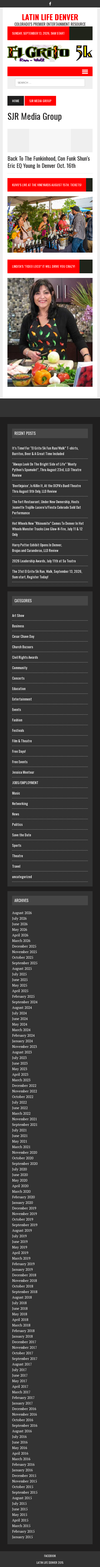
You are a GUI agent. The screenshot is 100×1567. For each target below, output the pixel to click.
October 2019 (22, 1219)
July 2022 (19, 1102)
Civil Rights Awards (25, 657)
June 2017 (20, 1375)
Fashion (17, 719)
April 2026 (20, 935)
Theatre (17, 855)
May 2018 (19, 1314)
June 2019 (20, 1241)
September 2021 (24, 1124)
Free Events (19, 761)
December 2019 (24, 1208)
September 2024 (24, 1002)
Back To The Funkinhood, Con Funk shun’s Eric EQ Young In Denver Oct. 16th (48, 161)
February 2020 (23, 1197)
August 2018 (22, 1297)
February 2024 (23, 1035)
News (15, 813)
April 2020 (20, 1185)
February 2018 (23, 1330)
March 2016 (21, 1458)
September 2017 (24, 1358)
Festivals (18, 730)
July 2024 (19, 1013)
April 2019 (20, 1252)
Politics (17, 824)
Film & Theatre (22, 740)
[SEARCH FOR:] (50, 82)
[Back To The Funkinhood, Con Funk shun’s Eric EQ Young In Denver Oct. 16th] (50, 149)
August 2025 (22, 968)
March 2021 (21, 1146)
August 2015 (22, 1497)
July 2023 (19, 1057)
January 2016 (22, 1470)
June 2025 (20, 979)
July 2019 (19, 1236)
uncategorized (22, 876)
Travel (16, 866)
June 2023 (20, 1063)
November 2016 (24, 1414)
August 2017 (22, 1364)
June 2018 (20, 1308)
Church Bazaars (22, 646)
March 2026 (21, 940)
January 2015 (22, 1536)
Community (19, 667)
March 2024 (21, 1029)
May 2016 (19, 1447)
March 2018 (21, 1325)
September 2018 (24, 1291)
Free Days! (19, 751)
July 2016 (19, 1436)
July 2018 (19, 1302)
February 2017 (23, 1397)
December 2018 (24, 1275)
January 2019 (22, 1269)
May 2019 (19, 1247)
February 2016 (23, 1464)
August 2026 (22, 912)
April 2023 (20, 1074)
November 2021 (24, 1119)
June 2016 (20, 1442)
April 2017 (20, 1386)
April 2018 (20, 1319)
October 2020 (22, 1158)
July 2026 (19, 918)
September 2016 (24, 1425)
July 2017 (19, 1369)
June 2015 (20, 1509)
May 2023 (19, 1068)
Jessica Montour (23, 772)
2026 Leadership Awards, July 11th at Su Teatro (44, 560)
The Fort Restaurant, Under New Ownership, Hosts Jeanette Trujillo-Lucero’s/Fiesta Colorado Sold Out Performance (46, 507)
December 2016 (24, 1408)
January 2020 (22, 1202)
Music (16, 792)
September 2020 (24, 1163)
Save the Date (21, 834)
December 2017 (24, 1341)
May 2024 (19, 1024)
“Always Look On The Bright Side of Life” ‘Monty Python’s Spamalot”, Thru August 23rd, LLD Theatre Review (46, 469)
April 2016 (20, 1453)
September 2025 (24, 963)
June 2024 (20, 1018)
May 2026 (19, 929)
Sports (16, 845)
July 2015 (19, 1503)
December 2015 (24, 1475)
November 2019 (24, 1213)
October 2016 (22, 1419)
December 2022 (24, 1085)
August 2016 (22, 1431)
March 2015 (21, 1525)
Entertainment (22, 698)
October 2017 (22, 1353)
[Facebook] (50, 3)
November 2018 (24, 1280)
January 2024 (22, 1041)
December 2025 (24, 946)
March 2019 (21, 1258)
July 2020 (19, 1169)
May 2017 (19, 1380)
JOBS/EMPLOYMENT (25, 782)
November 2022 (24, 1091)
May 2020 (19, 1180)
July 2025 (19, 974)
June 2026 (20, 924)
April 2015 (20, 1520)
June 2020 (20, 1174)
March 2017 (21, 1392)
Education (19, 688)
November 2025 (24, 951)
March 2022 (21, 1113)
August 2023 (22, 1052)
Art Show (18, 615)
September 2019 (24, 1224)
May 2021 (19, 1141)
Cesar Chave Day (23, 636)
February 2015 (23, 1531)
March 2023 (21, 1080)
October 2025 (22, 957)
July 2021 (19, 1130)
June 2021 (20, 1135)
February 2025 (23, 996)
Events (16, 709)
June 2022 (20, 1107)
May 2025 (19, 985)
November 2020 (24, 1152)
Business (18, 625)
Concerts (18, 678)
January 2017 (22, 1403)
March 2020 (21, 1191)
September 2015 (24, 1492)
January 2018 (22, 1336)
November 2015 (24, 1481)
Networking (20, 803)
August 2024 (22, 1007)
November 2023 (24, 1046)
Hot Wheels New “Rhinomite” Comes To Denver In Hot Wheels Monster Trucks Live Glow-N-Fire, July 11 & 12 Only (48, 529)
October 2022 (22, 1096)
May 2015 (19, 1514)
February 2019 (23, 1263)
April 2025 (20, 990)
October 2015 (22, 1486)
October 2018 (22, 1286)
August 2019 (22, 1230)
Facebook (50, 1556)
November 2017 (24, 1347)
